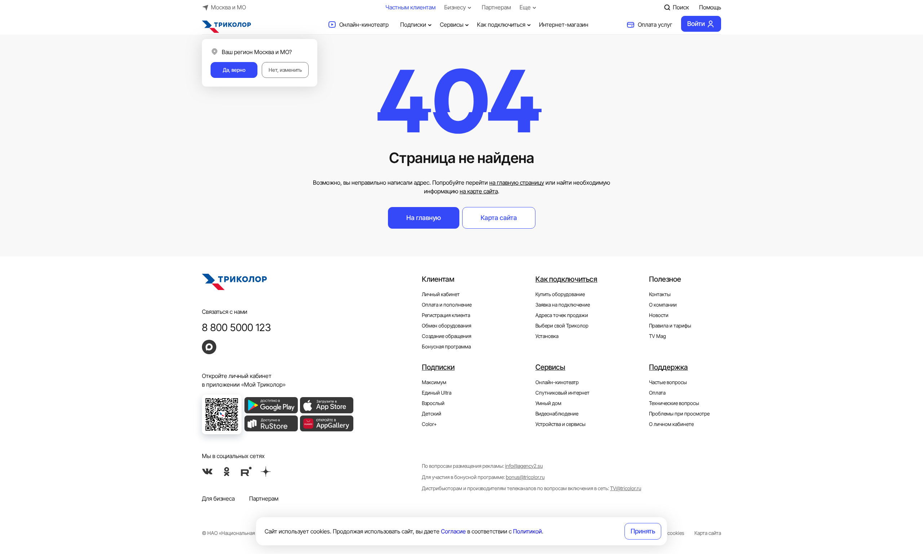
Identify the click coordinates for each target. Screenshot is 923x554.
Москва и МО (228, 7)
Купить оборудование (560, 294)
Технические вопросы (674, 403)
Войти (696, 23)
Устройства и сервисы (560, 424)
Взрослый (433, 403)
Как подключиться (501, 24)
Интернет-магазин (563, 24)
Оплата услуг (655, 24)
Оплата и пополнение (447, 305)
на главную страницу (516, 182)
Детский (431, 413)
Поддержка (668, 367)
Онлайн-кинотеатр (364, 24)
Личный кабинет (441, 294)
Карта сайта (499, 217)
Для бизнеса (218, 498)
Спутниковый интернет (562, 393)
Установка (546, 336)
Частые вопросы (668, 382)
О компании (663, 305)
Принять (643, 531)
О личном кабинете (671, 424)
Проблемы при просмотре (679, 413)
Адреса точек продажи (561, 315)
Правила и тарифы (670, 325)
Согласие (453, 531)
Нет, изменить (285, 70)
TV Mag (657, 336)
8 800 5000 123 (236, 327)
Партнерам (496, 7)
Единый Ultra (436, 393)
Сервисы (451, 24)
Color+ (429, 424)
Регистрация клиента (446, 315)
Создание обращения (446, 336)
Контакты (660, 294)
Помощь (710, 7)
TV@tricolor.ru (625, 488)
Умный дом (548, 403)
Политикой (527, 531)
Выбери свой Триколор (561, 325)
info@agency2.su (524, 466)
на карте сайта (479, 191)
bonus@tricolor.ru (525, 477)
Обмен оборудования (446, 325)
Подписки (413, 24)
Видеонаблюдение (556, 413)
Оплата (657, 393)
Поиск (681, 7)
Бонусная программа (446, 346)
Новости (658, 315)
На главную (423, 217)
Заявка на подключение (562, 305)
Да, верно (234, 70)
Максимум (434, 382)
